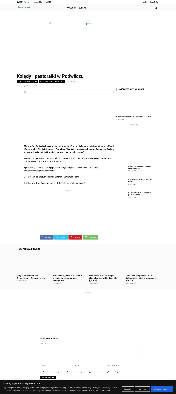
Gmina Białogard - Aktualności (52, 81)
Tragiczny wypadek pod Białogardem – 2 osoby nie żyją (31, 276)
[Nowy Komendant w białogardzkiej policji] (134, 103)
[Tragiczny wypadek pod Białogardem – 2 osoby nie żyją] (34, 262)
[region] (88, 387)
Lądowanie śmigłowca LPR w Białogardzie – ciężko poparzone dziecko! (140, 278)
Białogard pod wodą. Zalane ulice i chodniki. (139, 167)
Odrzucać (142, 389)
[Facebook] (138, 2)
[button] (155, 7)
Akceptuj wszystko (162, 389)
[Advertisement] (69, 207)
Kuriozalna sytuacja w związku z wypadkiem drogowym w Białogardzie (67, 278)
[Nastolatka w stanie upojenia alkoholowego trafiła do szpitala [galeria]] (106, 262)
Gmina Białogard (30, 81)
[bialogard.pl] (36, 10)
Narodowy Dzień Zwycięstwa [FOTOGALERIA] (139, 194)
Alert (20, 81)
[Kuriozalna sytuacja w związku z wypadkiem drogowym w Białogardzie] (70, 262)
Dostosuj (127, 389)
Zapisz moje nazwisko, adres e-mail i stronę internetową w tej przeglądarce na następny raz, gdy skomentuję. (80, 372)
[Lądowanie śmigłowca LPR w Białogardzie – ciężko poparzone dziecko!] (142, 262)
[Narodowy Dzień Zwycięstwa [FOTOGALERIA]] (121, 196)
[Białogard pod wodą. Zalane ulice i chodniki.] (121, 170)
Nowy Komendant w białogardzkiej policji (133, 117)
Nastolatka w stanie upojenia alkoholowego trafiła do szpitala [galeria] (104, 278)
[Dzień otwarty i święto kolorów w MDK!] (121, 183)
